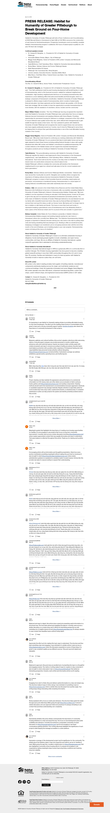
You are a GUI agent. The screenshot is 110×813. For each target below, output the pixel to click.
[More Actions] (84, 319)
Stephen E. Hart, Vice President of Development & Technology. (69, 808)
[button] (89, 5)
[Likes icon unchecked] (30, 331)
